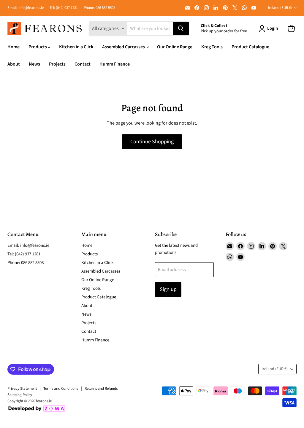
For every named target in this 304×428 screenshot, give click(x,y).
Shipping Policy (19, 394)
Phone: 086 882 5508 (99, 8)
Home (13, 47)
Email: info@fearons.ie (25, 8)
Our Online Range (174, 47)
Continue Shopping (152, 141)
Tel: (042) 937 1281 (64, 8)
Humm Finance (114, 64)
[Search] (181, 28)
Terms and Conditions (60, 388)
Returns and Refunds (101, 388)
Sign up (168, 289)
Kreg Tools (212, 47)
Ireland (280, 7)
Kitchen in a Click (76, 47)
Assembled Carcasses (124, 47)
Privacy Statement (22, 388)
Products (38, 47)
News (34, 64)
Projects (57, 64)
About (13, 64)
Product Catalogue (250, 47)
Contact (83, 64)
